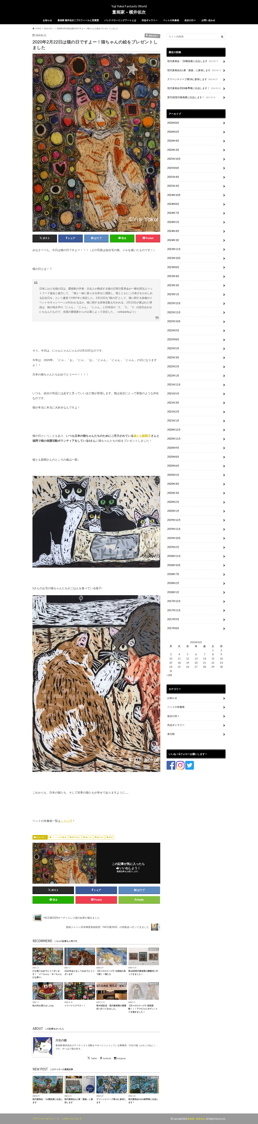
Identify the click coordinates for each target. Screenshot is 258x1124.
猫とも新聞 (141, 435)
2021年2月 (173, 411)
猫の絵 (100, 837)
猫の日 (88, 837)
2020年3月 (173, 492)
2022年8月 (173, 339)
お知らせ (47, 20)
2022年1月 (173, 375)
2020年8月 (173, 456)
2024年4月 (173, 230)
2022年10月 (174, 321)
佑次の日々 (190, 20)
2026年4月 (173, 140)
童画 (111, 837)
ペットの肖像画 (171, 20)
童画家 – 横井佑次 (129, 11)
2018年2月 (173, 583)
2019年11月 (174, 528)
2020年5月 (173, 474)
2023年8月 (173, 267)
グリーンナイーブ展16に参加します (192, 79)
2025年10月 (174, 158)
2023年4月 (173, 276)
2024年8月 (173, 203)
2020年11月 (174, 438)
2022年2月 (173, 366)
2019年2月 (173, 546)
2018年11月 (174, 555)
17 (170, 662)
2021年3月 (173, 402)
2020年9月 (173, 447)
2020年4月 (173, 483)
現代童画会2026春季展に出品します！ (193, 88)
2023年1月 (173, 294)
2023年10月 (174, 257)
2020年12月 (174, 429)
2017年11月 (174, 610)
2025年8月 (173, 167)
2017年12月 (174, 601)
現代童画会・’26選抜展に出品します (192, 61)
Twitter (94, 1058)
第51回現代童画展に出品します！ (191, 97)
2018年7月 (173, 574)
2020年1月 (173, 510)
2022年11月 (174, 312)
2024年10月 (174, 194)
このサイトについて (71, 1118)
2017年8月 (173, 628)
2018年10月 (174, 565)
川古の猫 (61, 1040)
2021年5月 (173, 393)
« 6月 (169, 675)
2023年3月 (173, 285)
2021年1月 (173, 420)
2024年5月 (173, 221)
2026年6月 (173, 131)
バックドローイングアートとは (120, 20)
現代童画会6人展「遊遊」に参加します (194, 70)
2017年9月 (173, 619)
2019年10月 (174, 538)
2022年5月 (173, 348)
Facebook (107, 1058)
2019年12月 (174, 519)
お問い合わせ (208, 20)
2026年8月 (173, 122)
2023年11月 (174, 249)
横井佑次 (76, 837)
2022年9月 (173, 330)
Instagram (121, 1058)
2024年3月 (173, 240)
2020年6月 (173, 465)
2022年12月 (174, 303)
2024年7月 (173, 212)
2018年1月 (173, 592)
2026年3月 (173, 149)
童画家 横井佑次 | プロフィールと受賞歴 (78, 20)
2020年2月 (173, 501)
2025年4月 (173, 176)
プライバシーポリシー (43, 1118)
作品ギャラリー (150, 20)
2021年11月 (174, 384)
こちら (65, 820)
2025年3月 (173, 185)
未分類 (171, 733)
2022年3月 (173, 357)
